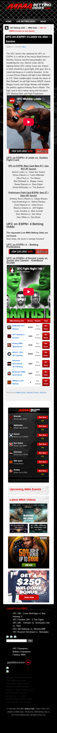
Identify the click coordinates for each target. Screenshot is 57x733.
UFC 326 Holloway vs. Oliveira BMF (29, 629)
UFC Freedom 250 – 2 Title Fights (28, 619)
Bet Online (18, 443)
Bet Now (42, 417)
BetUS (17, 434)
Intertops (18, 452)
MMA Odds (32, 28)
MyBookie (18, 425)
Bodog (17, 470)
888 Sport (18, 461)
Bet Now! (46, 327)
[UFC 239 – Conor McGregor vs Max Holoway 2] (28, 522)
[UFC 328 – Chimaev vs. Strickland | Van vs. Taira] (38, 532)
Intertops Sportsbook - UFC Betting (17, 364)
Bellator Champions (22, 652)
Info (42, 421)
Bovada (17, 416)
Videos (42, 393)
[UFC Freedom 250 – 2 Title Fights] (19, 532)
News (43, 21)
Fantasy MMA (19, 655)
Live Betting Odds (25, 21)
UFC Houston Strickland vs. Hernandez (31, 632)
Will (24, 47)
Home (8, 21)
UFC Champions (20, 648)
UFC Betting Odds (17, 28)
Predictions (32, 393)
